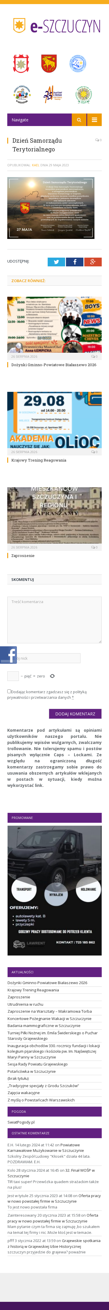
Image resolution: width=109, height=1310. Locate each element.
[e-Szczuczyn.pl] (54, 24)
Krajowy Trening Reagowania (38, 460)
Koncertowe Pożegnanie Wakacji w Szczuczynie (50, 1018)
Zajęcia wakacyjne (24, 1092)
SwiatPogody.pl (21, 1122)
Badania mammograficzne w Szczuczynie (44, 1025)
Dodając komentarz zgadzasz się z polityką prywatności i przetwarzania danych (47, 694)
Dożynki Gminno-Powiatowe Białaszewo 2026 (54, 364)
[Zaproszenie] (54, 518)
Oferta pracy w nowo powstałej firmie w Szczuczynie (54, 1198)
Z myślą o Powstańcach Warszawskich (41, 1100)
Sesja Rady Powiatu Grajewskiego (38, 1064)
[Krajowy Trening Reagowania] (54, 423)
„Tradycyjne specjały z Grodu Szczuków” (43, 1085)
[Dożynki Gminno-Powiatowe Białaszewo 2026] (54, 328)
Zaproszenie (23, 555)
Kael (36, 165)
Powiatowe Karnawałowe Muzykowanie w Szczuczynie (46, 1147)
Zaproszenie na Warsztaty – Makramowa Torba (50, 1011)
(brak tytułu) (18, 1078)
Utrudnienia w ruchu (25, 1004)
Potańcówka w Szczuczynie (32, 1071)
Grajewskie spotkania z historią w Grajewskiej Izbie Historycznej (54, 1243)
